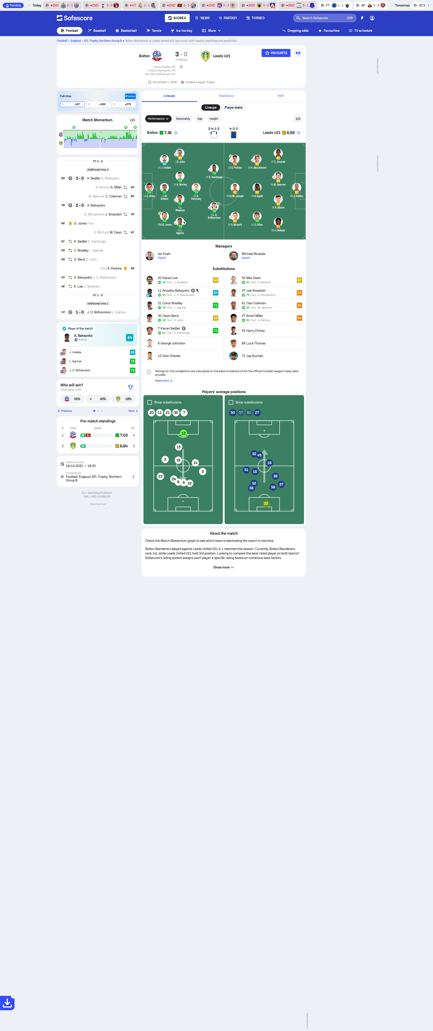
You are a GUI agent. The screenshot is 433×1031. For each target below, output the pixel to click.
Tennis (156, 30)
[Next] (428, 5)
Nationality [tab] (183, 118)
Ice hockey (184, 30)
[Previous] (29, 5)
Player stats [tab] (233, 107)
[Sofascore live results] (74, 18)
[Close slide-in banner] (13, 996)
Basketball (129, 30)
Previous (66, 410)
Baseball (99, 30)
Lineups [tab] (210, 107)
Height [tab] (214, 118)
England (76, 40)
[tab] (169, 96)
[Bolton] (157, 56)
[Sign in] (372, 18)
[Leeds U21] (205, 56)
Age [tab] (199, 118)
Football (72, 30)
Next (132, 410)
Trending (15, 5)
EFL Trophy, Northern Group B (103, 40)
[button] (132, 120)
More (209, 30)
